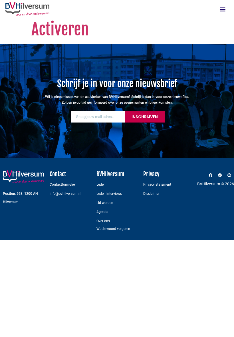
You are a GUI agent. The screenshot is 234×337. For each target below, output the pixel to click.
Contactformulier (63, 184)
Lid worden (104, 203)
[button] (222, 9)
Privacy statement (157, 184)
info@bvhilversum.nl (65, 194)
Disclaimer (151, 194)
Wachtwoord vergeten (113, 228)
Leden (101, 184)
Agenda (102, 212)
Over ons (103, 221)
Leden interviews (109, 194)
